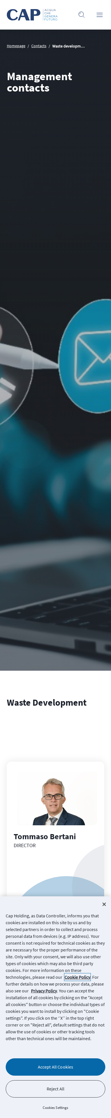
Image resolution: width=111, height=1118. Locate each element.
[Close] (104, 904)
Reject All (56, 1089)
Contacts (38, 45)
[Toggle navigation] (99, 14)
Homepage (16, 45)
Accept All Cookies (55, 1067)
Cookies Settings (55, 1107)
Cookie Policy (77, 977)
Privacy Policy (44, 991)
